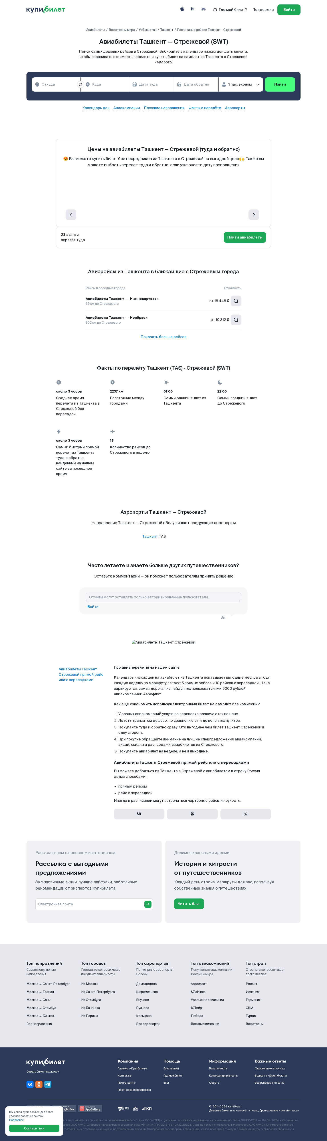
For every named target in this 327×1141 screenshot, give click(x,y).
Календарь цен (95, 108)
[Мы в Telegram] (47, 1084)
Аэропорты (235, 108)
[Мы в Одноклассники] (38, 1084)
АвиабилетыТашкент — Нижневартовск (122, 298)
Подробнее (16, 1120)
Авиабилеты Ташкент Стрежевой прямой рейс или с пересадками (81, 674)
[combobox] (56, 84)
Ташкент (150, 536)
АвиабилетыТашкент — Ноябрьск (116, 317)
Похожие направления (164, 108)
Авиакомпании (126, 108)
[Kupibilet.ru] (47, 9)
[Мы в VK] (30, 1084)
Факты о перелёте (204, 108)
